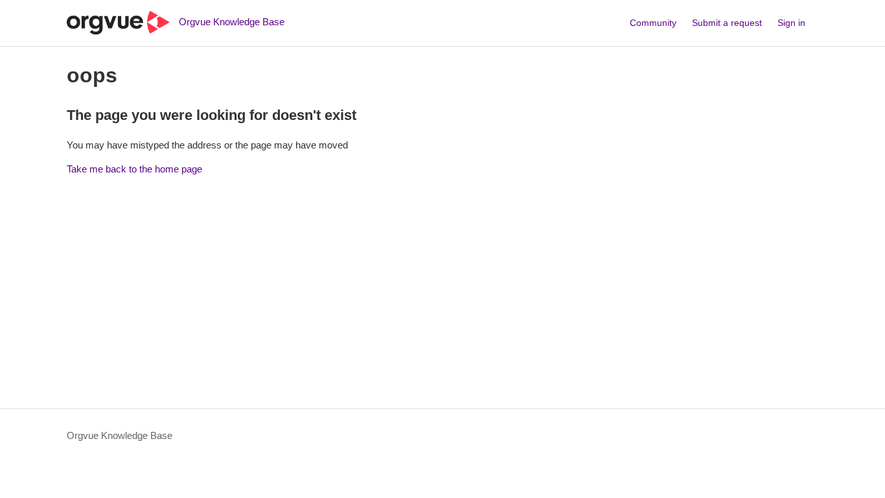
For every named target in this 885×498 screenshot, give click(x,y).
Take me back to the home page (134, 168)
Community (653, 23)
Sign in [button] (791, 23)
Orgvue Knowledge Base (119, 435)
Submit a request (727, 23)
